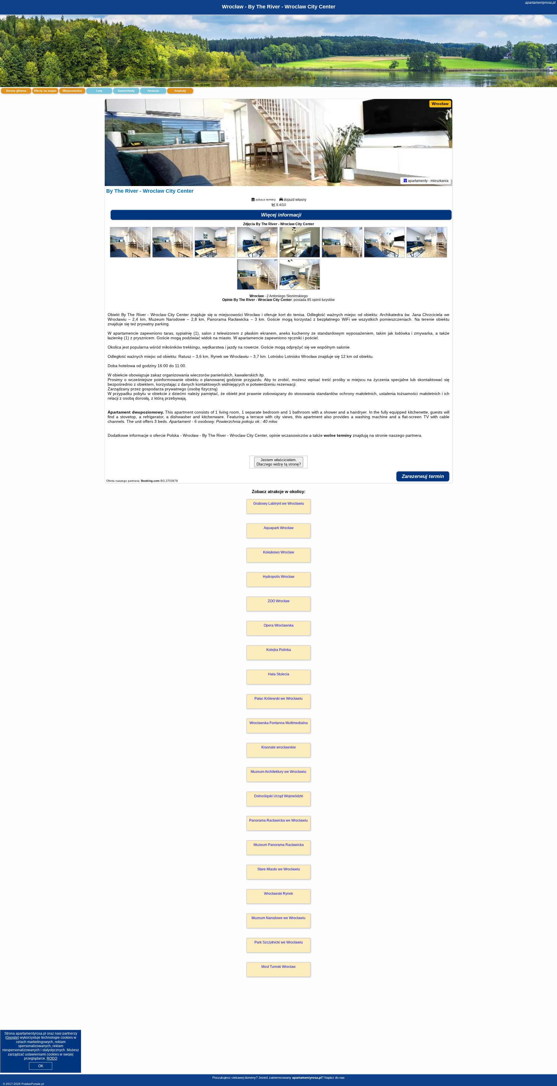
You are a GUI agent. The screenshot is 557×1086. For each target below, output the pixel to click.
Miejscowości (72, 90)
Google (12, 1038)
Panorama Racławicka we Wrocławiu (278, 820)
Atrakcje (153, 90)
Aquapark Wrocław (279, 528)
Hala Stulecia (278, 674)
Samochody (126, 90)
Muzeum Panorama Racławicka (279, 845)
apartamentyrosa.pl (540, 3)
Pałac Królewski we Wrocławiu (278, 699)
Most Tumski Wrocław (278, 967)
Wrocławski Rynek (278, 894)
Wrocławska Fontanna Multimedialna (278, 723)
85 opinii (314, 300)
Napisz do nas (334, 1077)
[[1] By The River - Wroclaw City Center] (278, 142)
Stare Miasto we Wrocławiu (278, 869)
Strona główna (16, 90)
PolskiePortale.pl (32, 1083)
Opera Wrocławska (279, 625)
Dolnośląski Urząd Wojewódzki (278, 796)
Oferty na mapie (45, 90)
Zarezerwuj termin (423, 476)
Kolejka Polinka (278, 650)
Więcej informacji (281, 215)
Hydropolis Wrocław (278, 577)
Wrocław (440, 103)
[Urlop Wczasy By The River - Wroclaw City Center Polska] (130, 256)
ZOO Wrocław (279, 601)
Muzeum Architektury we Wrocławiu (278, 772)
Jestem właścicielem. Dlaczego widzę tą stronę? (278, 462)
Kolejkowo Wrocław (278, 552)
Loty (99, 90)
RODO (52, 1058)
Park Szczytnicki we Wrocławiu (278, 942)
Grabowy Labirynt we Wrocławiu (278, 503)
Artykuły (180, 90)
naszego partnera (405, 435)
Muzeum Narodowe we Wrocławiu (278, 918)
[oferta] (405, 180)
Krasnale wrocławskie (278, 747)
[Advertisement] (278, 1031)
